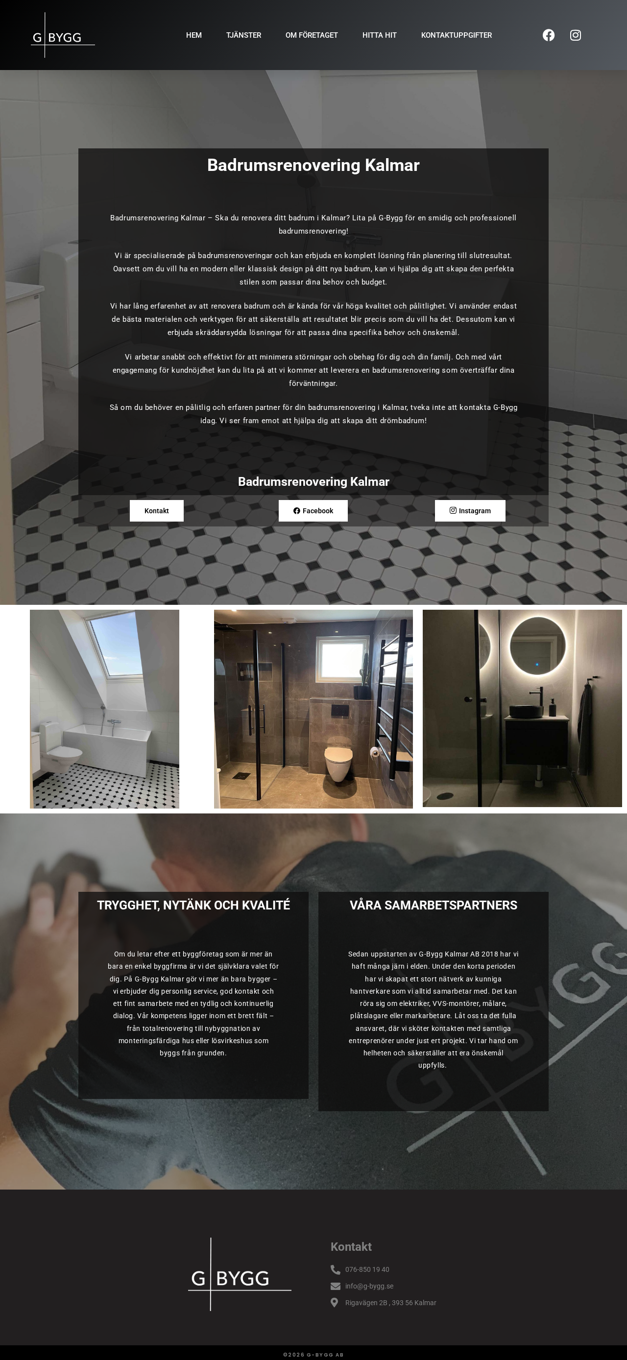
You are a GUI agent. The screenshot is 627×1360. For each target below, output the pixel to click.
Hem (194, 35)
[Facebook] (548, 35)
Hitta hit (379, 35)
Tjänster (243, 35)
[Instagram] (575, 35)
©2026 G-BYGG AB (313, 1355)
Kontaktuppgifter (456, 35)
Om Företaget (312, 35)
